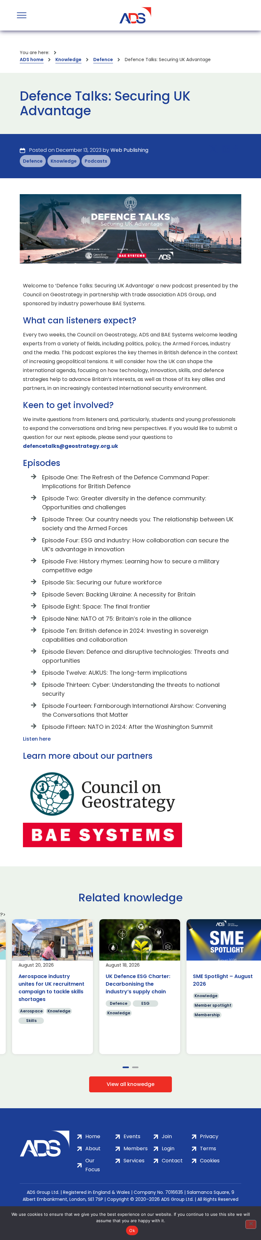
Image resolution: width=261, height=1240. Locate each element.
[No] (250, 1224)
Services (134, 1160)
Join (167, 1136)
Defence (103, 59)
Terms (208, 1148)
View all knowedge (130, 1084)
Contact (172, 1160)
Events (131, 1136)
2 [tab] (135, 1067)
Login (168, 1148)
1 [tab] (126, 1067)
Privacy (209, 1136)
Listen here (37, 739)
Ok (132, 1230)
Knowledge (68, 59)
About (93, 1148)
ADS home (32, 59)
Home (92, 1136)
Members (135, 1148)
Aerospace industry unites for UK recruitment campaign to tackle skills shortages (42, 988)
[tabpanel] (43, 986)
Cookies (210, 1160)
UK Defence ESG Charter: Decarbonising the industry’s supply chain (129, 984)
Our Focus (92, 1165)
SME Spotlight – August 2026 (214, 980)
